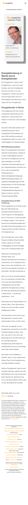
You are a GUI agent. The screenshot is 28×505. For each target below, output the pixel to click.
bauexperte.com (9, 463)
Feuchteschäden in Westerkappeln (13, 434)
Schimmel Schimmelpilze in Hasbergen (12, 446)
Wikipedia (4, 396)
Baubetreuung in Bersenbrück (11, 454)
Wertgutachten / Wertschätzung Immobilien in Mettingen (14, 430)
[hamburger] (25, 3)
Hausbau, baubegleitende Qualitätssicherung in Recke (14, 428)
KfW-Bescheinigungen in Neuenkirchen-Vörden (14, 457)
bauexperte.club (14, 464)
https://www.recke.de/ (14, 419)
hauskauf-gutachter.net (16, 463)
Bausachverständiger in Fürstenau (14, 436)
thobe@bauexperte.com (11, 54)
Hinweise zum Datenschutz (14, 467)
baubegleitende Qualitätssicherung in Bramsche (13, 441)
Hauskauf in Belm (13, 459)
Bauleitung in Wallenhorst (14, 444)
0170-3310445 (9, 52)
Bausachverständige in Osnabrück (11, 452)
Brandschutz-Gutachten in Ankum (12, 448)
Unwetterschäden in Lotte (11, 439)
